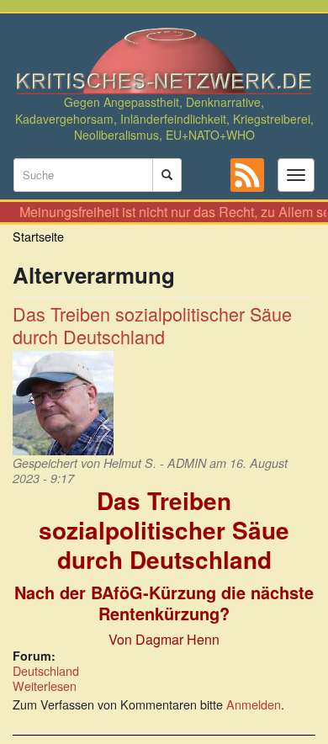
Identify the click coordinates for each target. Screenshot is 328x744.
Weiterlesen (45, 685)
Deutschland (46, 670)
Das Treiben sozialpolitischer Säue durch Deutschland (152, 324)
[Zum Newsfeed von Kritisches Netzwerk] (247, 175)
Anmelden (253, 704)
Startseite (38, 236)
